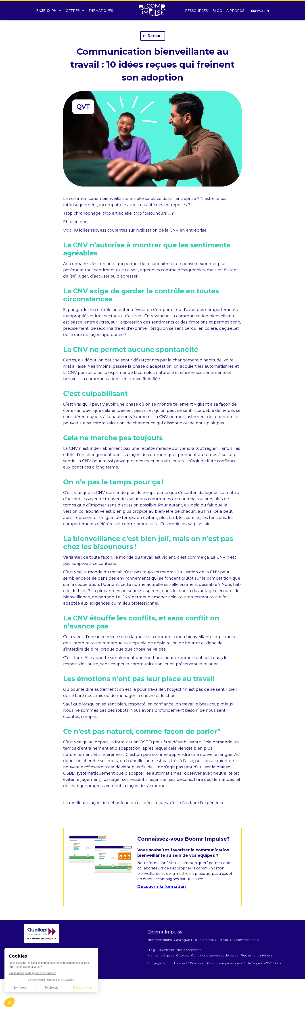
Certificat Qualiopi (214, 940)
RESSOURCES (196, 11)
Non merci (20, 987)
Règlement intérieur (256, 955)
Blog (151, 950)
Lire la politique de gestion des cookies (32, 973)
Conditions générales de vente (214, 955)
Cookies (182, 955)
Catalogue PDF (186, 940)
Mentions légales (160, 955)
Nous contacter (188, 950)
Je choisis (51, 987)
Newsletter (165, 950)
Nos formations (159, 940)
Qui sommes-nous (244, 940)
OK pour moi (82, 987)
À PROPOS (235, 11)
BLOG (217, 11)
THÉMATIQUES (101, 11)
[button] (48, 9)
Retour (154, 36)
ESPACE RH (260, 11)
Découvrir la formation (161, 886)
